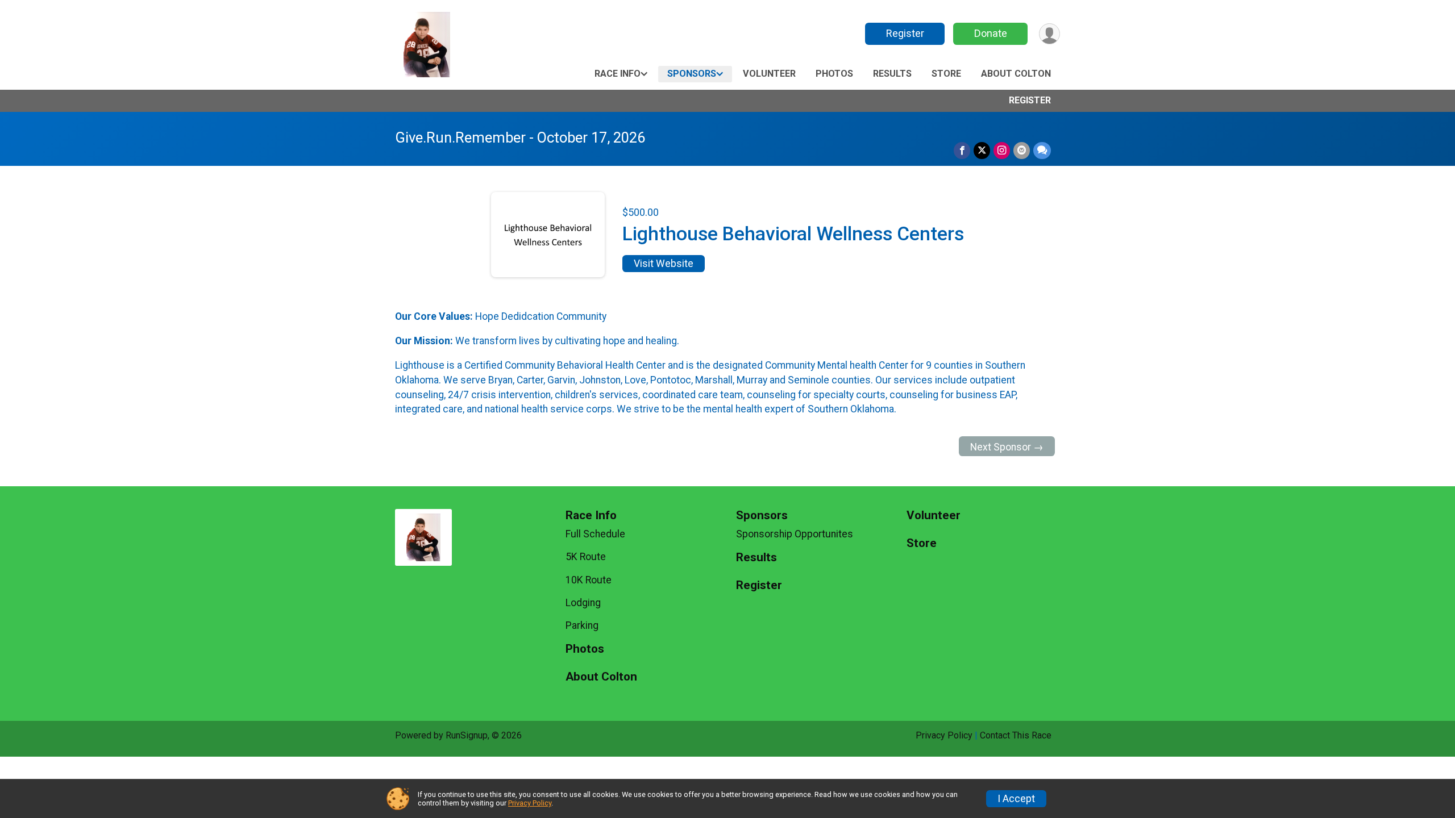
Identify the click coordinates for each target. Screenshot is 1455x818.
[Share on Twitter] (982, 150)
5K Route (586, 556)
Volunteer (769, 73)
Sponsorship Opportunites (794, 534)
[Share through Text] (1042, 150)
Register (905, 33)
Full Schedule (595, 534)
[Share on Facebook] (962, 150)
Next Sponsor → (1007, 447)
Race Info (618, 73)
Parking (582, 625)
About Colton (1016, 73)
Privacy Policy (944, 735)
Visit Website (663, 263)
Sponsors (691, 73)
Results (892, 73)
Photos (834, 73)
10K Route (589, 580)
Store (946, 73)
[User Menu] (1049, 33)
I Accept (1016, 798)
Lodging (583, 602)
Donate (990, 33)
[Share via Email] (1021, 150)
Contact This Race (1015, 735)
